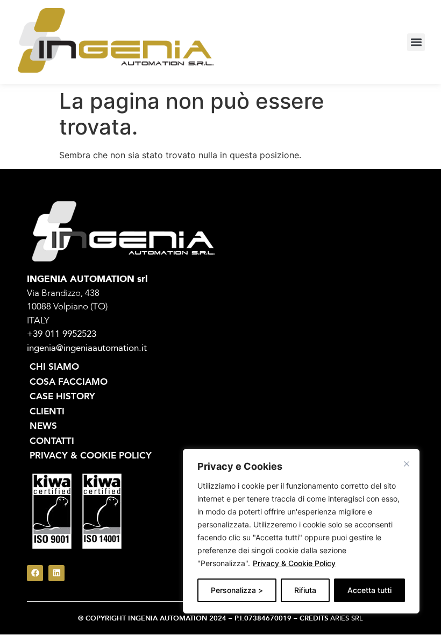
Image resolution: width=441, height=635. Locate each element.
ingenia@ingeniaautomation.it (87, 348)
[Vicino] (406, 464)
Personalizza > (237, 590)
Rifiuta (305, 590)
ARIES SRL (346, 618)
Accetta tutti (369, 590)
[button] (416, 42)
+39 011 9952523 (61, 334)
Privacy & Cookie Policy (294, 563)
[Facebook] (35, 573)
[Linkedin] (56, 573)
